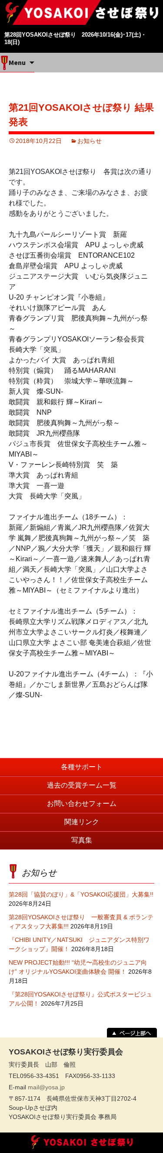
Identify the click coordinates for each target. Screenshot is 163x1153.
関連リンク (81, 822)
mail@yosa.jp (46, 1087)
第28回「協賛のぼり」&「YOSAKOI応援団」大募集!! (81, 894)
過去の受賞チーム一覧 (81, 785)
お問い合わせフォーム (81, 803)
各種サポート (82, 767)
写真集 (81, 840)
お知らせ (89, 140)
